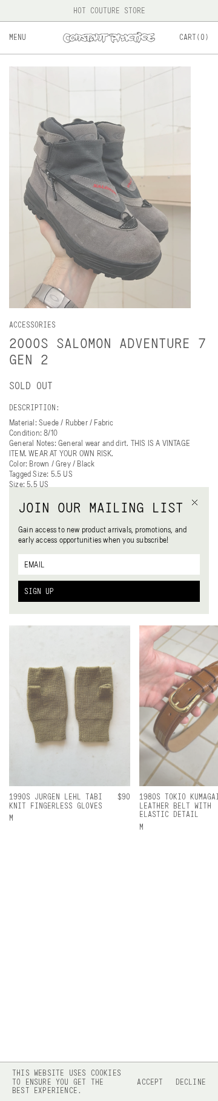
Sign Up (39, 591)
